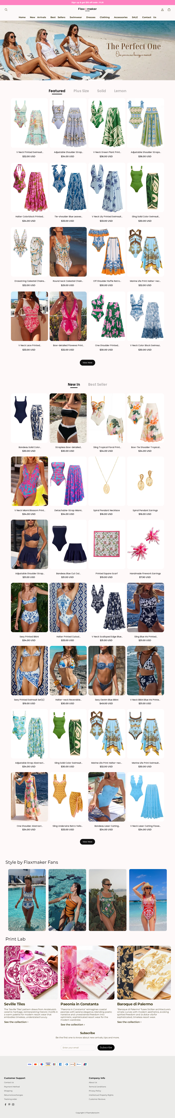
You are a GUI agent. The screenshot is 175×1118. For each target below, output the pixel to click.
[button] (6, 10)
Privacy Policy (95, 1091)
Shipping (8, 1091)
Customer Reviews (97, 1099)
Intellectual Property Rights (101, 1095)
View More (87, 362)
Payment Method (12, 1087)
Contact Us (9, 1082)
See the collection (15, 1022)
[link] (76, 17)
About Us (93, 1082)
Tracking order (10, 1099)
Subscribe (106, 1047)
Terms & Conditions (97, 1087)
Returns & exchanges (13, 1095)
